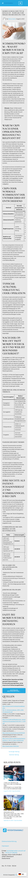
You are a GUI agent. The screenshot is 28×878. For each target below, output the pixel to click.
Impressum (5, 846)
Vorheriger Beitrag (14, 751)
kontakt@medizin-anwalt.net (16, 851)
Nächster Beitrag (14, 754)
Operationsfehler (16, 791)
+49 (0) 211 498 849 (11, 853)
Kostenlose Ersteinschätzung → (14, 690)
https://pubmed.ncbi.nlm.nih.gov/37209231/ (13, 733)
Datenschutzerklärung (9, 841)
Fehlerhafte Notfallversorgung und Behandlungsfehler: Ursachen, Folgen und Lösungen (14, 815)
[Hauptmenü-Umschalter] (20, 3)
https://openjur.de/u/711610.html (10, 746)
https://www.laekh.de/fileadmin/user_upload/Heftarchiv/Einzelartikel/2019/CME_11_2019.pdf (13, 721)
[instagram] (25, 3)
